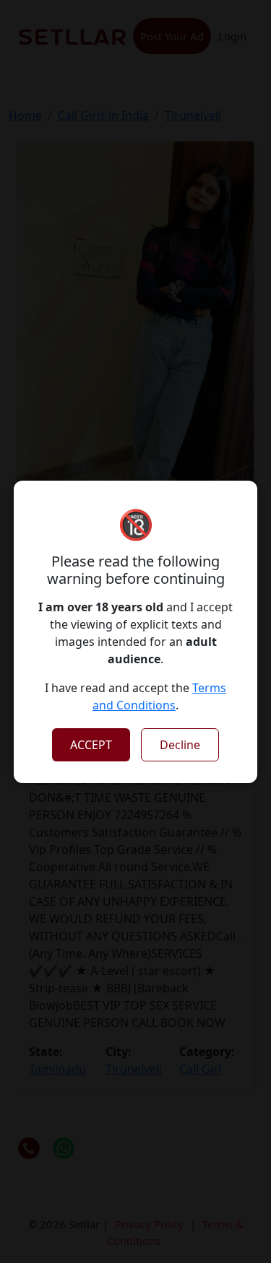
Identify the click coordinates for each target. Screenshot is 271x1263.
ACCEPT (91, 745)
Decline (180, 745)
